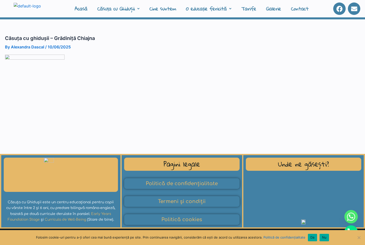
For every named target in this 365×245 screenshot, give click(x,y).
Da (312, 237)
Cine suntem (162, 8)
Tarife (248, 8)
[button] (118, 9)
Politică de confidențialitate (182, 183)
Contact (300, 8)
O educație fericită (206, 8)
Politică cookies (181, 219)
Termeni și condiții (182, 201)
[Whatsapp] (351, 216)
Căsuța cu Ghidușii (116, 8)
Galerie (273, 8)
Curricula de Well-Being (65, 219)
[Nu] (358, 237)
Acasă (81, 8)
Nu (324, 237)
